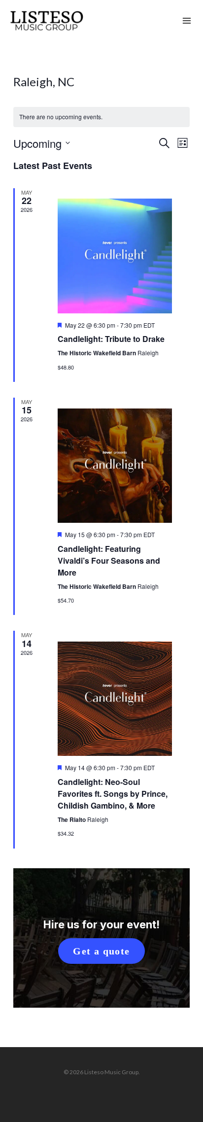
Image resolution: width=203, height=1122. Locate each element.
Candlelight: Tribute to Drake (111, 338)
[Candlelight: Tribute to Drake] (115, 256)
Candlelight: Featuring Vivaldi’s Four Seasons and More (109, 560)
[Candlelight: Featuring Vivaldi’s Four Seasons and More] (115, 465)
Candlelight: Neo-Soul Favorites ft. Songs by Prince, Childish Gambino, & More (113, 793)
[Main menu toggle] (186, 21)
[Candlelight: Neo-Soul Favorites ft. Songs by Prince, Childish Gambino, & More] (115, 699)
